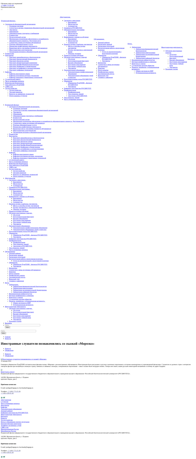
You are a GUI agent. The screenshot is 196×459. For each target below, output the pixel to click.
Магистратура (73, 24)
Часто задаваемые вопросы (14, 81)
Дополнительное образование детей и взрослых (29, 229)
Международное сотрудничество (20, 50)
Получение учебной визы (77, 66)
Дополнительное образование (74, 70)
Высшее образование (75, 63)
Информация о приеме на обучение (76, 37)
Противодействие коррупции (11, 424)
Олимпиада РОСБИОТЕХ (73, 28)
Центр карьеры (103, 70)
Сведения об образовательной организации (20, 24)
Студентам (4, 402)
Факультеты (9, 55)
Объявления (9, 356)
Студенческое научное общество (143, 65)
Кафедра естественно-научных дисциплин (24, 75)
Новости (8, 354)
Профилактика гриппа (106, 72)
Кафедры (8, 72)
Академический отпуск (106, 74)
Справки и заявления (105, 77)
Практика (101, 68)
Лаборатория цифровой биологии (147, 58)
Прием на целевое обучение (73, 55)
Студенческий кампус (13, 79)
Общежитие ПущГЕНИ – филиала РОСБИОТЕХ (30, 235)
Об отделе (71, 59)
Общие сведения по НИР (144, 71)
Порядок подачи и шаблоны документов (78, 44)
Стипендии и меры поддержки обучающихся (25, 42)
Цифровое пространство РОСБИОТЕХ (77, 88)
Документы (13, 30)
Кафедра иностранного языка (19, 74)
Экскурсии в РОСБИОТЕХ (77, 96)
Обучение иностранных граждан (75, 57)
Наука (130, 44)
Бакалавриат (72, 22)
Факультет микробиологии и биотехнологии (24, 57)
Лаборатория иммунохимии (145, 53)
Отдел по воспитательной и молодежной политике (111, 52)
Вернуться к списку (8, 372)
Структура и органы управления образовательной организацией (31, 28)
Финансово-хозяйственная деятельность (23, 46)
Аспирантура (72, 26)
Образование (13, 31)
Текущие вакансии (15, 92)
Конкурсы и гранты (138, 64)
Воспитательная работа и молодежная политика (26, 259)
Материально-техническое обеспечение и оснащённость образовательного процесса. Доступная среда (28, 40)
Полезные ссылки (171, 69)
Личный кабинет (104, 42)
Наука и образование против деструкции (15, 422)
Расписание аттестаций (106, 46)
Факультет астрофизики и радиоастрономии (24, 68)
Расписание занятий (105, 44)
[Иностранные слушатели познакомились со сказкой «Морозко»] (24, 359)
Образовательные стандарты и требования (24, 33)
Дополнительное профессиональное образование (30, 228)
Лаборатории (136, 47)
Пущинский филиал (8, 21)
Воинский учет (103, 75)
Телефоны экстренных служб (11, 425)
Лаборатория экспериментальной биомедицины (30, 290)
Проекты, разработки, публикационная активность (27, 301)
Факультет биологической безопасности (23, 59)
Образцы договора (74, 53)
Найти (7, 327)
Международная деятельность (172, 47)
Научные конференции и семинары (144, 62)
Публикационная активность (146, 73)
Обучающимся (99, 39)
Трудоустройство (11, 88)
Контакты (191, 59)
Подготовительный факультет (78, 61)
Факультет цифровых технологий (21, 70)
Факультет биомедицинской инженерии (23, 63)
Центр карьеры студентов (18, 96)
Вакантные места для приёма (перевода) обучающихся (28, 48)
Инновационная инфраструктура (143, 60)
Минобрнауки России (8, 431)
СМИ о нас (9, 86)
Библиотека (102, 63)
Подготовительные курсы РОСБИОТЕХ (78, 79)
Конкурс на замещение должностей (21, 94)
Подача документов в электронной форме (27, 207)
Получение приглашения (76, 64)
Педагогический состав (17, 37)
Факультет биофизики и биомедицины (22, 66)
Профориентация (70, 90)
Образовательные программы (74, 30)
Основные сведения (16, 26)
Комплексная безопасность (14, 83)
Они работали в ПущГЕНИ (14, 85)
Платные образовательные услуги (21, 44)
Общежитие (68, 81)
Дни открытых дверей (76, 94)
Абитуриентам (65, 17)
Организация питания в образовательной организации (28, 52)
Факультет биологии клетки (19, 61)
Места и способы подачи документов (26, 206)
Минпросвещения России (10, 429)
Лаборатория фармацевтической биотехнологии (30, 286)
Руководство (13, 35)
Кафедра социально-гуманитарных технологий (25, 77)
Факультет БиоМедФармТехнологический (24, 64)
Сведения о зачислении (72, 20)
